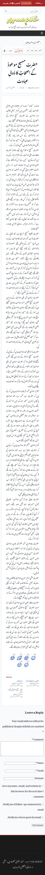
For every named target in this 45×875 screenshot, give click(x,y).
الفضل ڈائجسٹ (10, 87)
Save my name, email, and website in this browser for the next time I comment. (23, 790)
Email (40, 770)
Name (40, 762)
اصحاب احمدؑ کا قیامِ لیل (32, 681)
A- (32, 50)
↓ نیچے (5, 50)
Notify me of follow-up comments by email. (23, 806)
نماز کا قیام (19, 681)
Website (39, 778)
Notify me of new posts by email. (24, 817)
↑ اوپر (11, 50)
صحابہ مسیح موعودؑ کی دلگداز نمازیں (15, 690)
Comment (38, 739)
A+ (35, 50)
